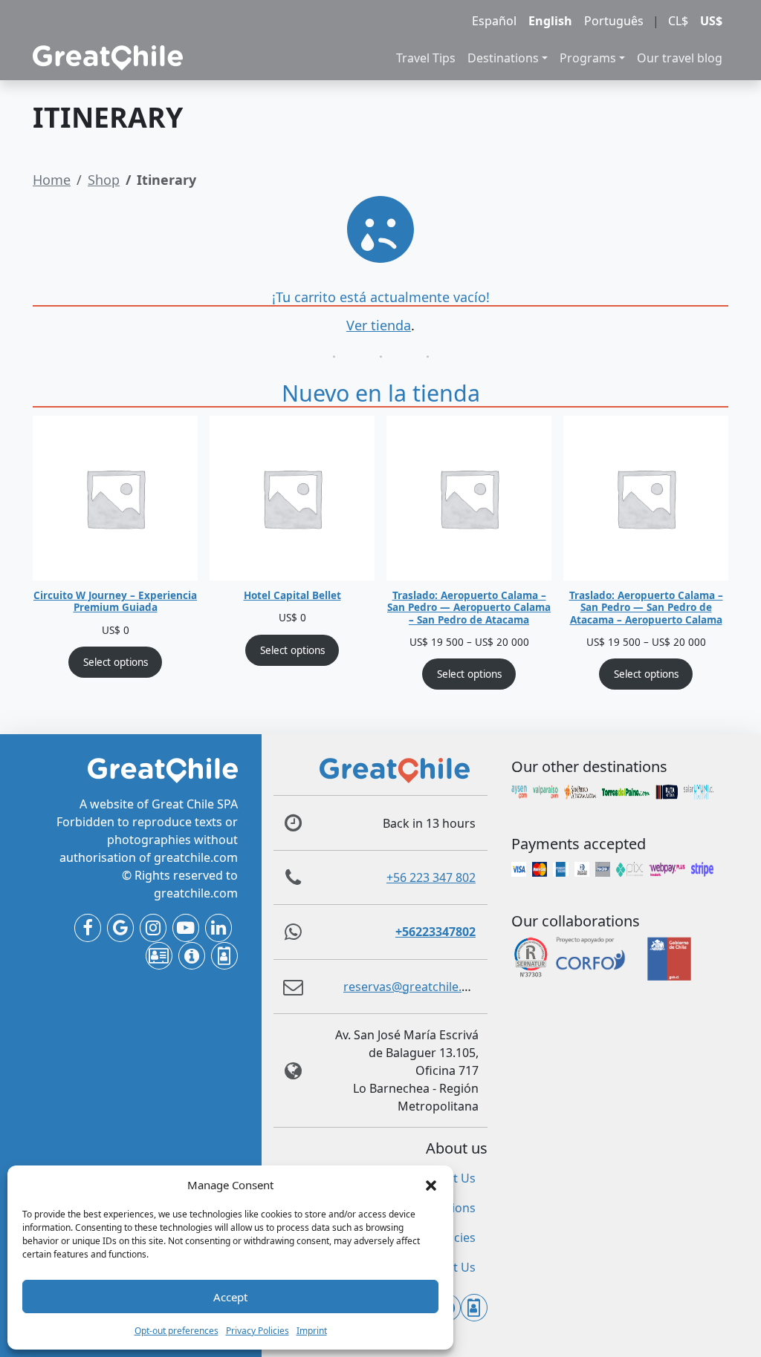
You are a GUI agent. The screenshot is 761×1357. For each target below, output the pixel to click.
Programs (588, 58)
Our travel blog (679, 58)
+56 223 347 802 (431, 877)
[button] (431, 1184)
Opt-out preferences (176, 1330)
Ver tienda (378, 325)
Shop (104, 180)
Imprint (312, 1330)
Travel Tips (426, 58)
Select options (115, 662)
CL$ (678, 21)
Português (614, 21)
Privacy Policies (257, 1330)
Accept (230, 1296)
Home (52, 180)
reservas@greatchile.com (414, 986)
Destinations (503, 58)
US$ (711, 21)
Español (494, 21)
